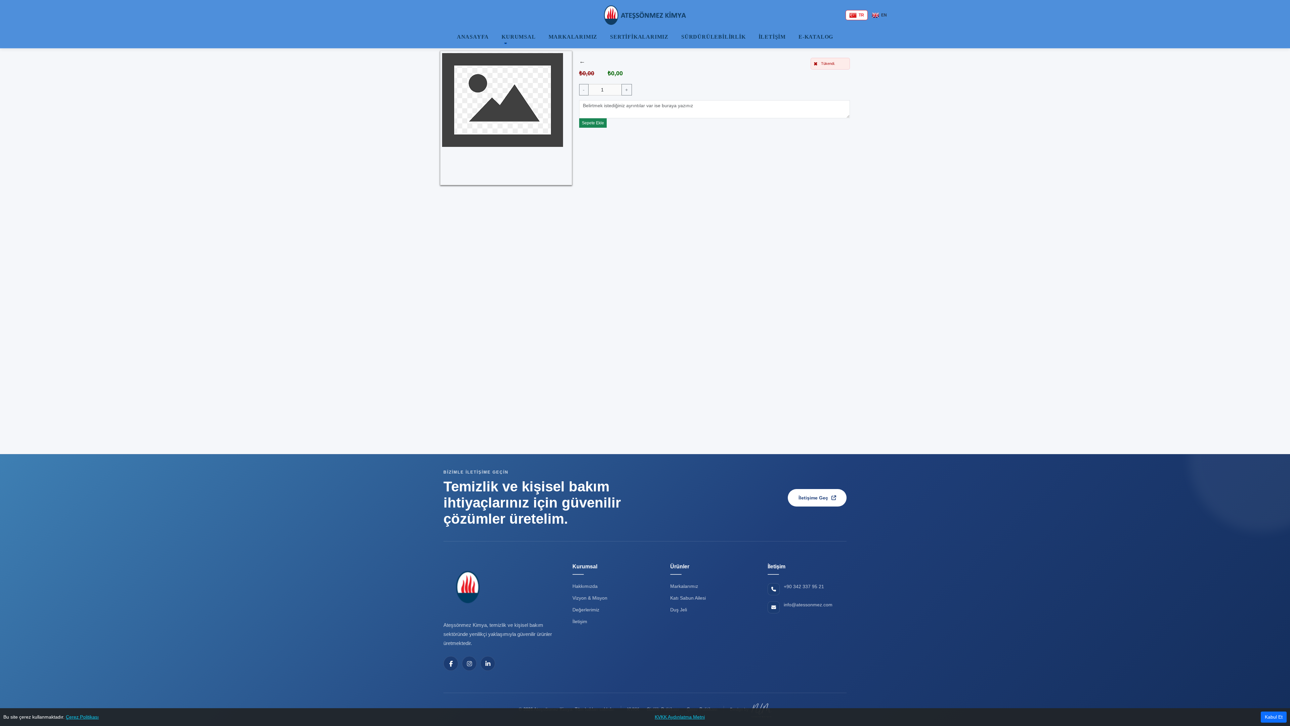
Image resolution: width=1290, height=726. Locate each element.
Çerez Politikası (82, 717)
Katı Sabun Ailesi (688, 598)
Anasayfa (473, 37)
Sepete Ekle (593, 123)
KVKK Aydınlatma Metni (680, 717)
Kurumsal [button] (518, 37)
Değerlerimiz (585, 609)
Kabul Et (1274, 717)
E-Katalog (816, 37)
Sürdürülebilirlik (713, 37)
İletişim (772, 37)
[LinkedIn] (487, 663)
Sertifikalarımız (639, 37)
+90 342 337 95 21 (804, 586)
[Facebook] (450, 663)
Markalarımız (573, 37)
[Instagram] (469, 663)
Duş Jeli (678, 609)
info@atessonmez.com (808, 604)
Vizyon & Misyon (589, 598)
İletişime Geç (813, 497)
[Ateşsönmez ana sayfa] (466, 586)
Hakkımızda (585, 586)
